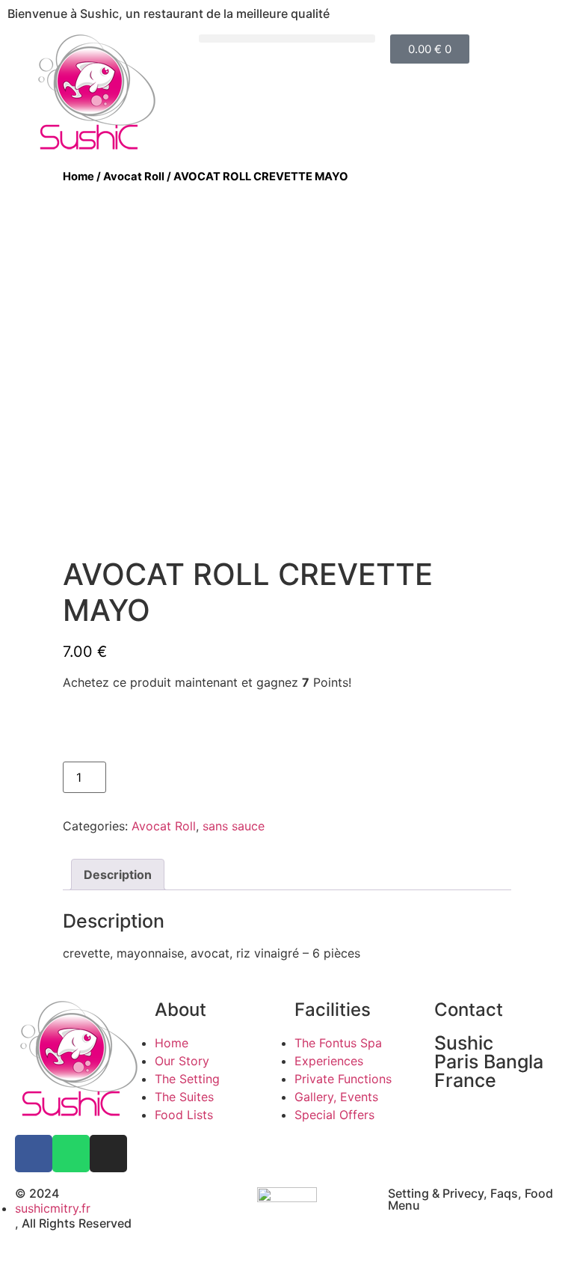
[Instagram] (108, 1153)
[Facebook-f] (33, 1153)
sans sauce (234, 825)
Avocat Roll (133, 176)
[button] (287, 38)
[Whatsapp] (71, 1153)
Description (118, 874)
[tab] (117, 874)
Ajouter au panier (172, 777)
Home (78, 176)
